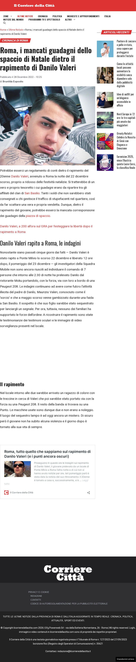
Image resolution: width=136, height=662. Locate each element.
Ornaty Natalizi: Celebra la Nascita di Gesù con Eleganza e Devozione (126, 140)
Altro (68, 19)
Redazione (36, 596)
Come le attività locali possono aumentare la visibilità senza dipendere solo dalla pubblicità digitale (125, 75)
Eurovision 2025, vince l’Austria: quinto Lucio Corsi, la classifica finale (126, 162)
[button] (4, 22)
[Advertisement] (47, 357)
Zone (5, 16)
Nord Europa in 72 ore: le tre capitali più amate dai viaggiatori (126, 119)
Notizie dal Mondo (13, 19)
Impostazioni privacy (125, 659)
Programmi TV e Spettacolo (44, 19)
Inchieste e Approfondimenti (83, 16)
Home (3, 29)
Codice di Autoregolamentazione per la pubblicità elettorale (69, 603)
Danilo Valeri (19, 176)
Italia (107, 16)
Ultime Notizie (25, 16)
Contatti (36, 600)
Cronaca (43, 16)
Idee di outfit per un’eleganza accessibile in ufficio (125, 99)
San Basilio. (32, 193)
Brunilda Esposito (13, 81)
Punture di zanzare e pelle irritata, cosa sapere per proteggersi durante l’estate (126, 48)
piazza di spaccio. (38, 216)
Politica (57, 16)
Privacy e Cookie (38, 592)
